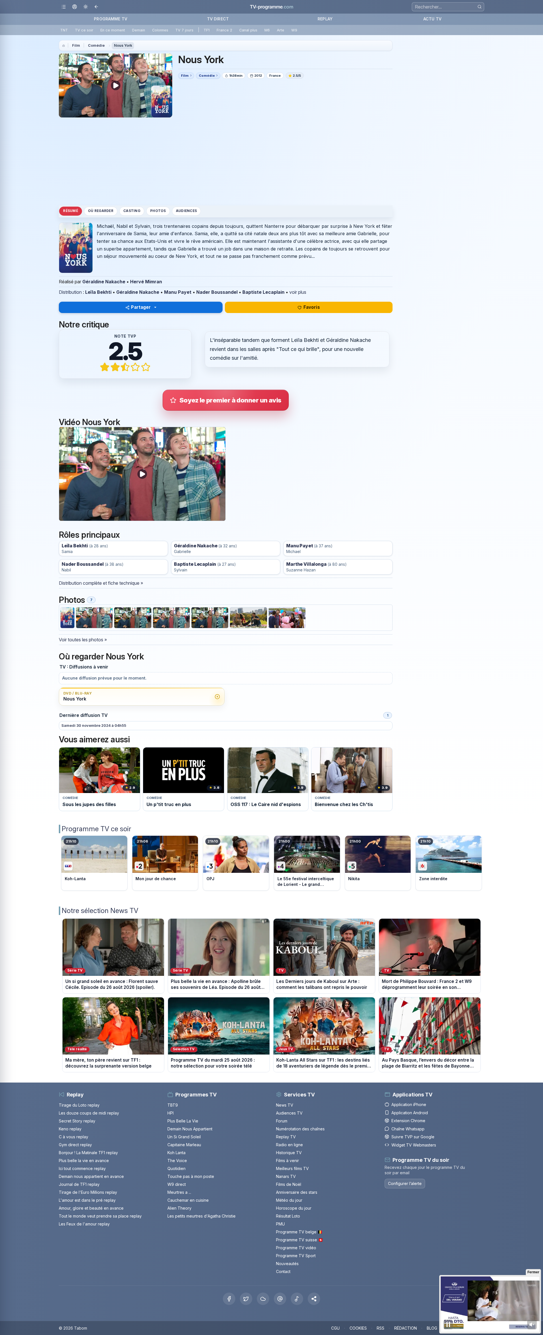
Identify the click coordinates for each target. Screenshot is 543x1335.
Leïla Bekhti (98, 292)
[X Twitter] (246, 1299)
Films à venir (287, 1160)
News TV (284, 1105)
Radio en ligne (289, 1144)
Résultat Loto (288, 1216)
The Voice (177, 1160)
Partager (141, 307)
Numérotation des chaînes (300, 1128)
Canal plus (248, 30)
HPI (170, 1113)
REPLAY (325, 18)
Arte (280, 30)
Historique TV (289, 1152)
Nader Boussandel (217, 292)
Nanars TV (286, 1176)
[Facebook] (229, 1299)
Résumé (70, 211)
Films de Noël (288, 1184)
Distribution (70, 292)
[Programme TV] (63, 45)
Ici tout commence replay (82, 1168)
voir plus (297, 292)
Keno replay (70, 1128)
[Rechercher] (479, 6)
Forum (281, 1120)
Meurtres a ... (179, 1192)
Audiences (186, 211)
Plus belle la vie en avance (84, 1160)
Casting (131, 211)
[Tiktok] (297, 1299)
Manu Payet (177, 292)
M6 (267, 30)
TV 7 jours (184, 30)
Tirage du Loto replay (79, 1105)
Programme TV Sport (296, 1255)
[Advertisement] (226, 161)
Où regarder (100, 211)
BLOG (432, 1328)
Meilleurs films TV (292, 1168)
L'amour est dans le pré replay (87, 1200)
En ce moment (112, 30)
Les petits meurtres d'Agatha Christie (201, 1216)
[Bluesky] (263, 1299)
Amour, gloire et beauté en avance (91, 1208)
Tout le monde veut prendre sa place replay (100, 1216)
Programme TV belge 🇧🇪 (299, 1231)
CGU (335, 1328)
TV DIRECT (218, 18)
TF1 (207, 30)
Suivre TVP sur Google (412, 1136)
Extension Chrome (408, 1120)
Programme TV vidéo (296, 1247)
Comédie (96, 45)
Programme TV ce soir (96, 829)
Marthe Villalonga (306, 564)
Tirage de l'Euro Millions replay (88, 1192)
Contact (283, 1271)
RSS (380, 1328)
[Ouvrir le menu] (63, 7)
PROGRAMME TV (110, 18)
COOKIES (358, 1328)
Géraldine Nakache (103, 281)
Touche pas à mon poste (190, 1176)
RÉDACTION (405, 1328)
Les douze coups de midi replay (89, 1113)
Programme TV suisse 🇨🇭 (299, 1239)
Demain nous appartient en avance (91, 1176)
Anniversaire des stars (296, 1192)
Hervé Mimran (146, 281)
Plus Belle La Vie (182, 1120)
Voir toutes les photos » (83, 639)
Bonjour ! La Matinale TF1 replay (88, 1152)
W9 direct (176, 1184)
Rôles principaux (89, 535)
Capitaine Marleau (184, 1144)
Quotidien (176, 1168)
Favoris (311, 307)
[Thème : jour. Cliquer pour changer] (85, 7)
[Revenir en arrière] (96, 7)
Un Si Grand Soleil (184, 1136)
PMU (280, 1224)
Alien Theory (179, 1208)
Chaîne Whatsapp (408, 1128)
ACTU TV (432, 18)
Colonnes (160, 30)
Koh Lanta (176, 1152)
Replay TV (286, 1136)
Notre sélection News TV (100, 911)
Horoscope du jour (293, 1208)
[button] (314, 1299)
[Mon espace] (74, 7)
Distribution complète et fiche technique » (101, 583)
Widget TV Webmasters (413, 1144)
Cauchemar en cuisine (188, 1200)
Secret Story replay (77, 1120)
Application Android (409, 1112)
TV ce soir (84, 30)
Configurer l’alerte (405, 1183)
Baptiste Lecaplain (263, 292)
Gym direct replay (75, 1144)
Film (76, 45)
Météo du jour (289, 1200)
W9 (294, 30)
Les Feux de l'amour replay (84, 1224)
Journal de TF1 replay (79, 1184)
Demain (138, 30)
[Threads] (280, 1299)
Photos (158, 211)
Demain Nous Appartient (189, 1128)
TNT (64, 30)
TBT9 (172, 1105)
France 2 (224, 30)
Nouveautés (287, 1263)
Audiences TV (289, 1113)
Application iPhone (408, 1104)
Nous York (123, 45)
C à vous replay (73, 1136)
